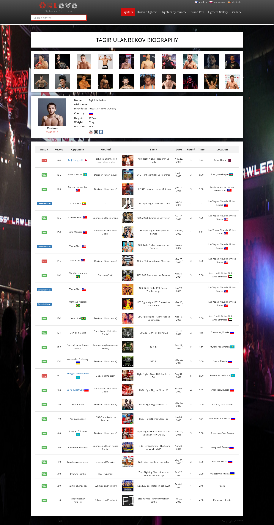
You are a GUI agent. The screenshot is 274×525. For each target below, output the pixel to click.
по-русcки (219, 2)
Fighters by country (174, 12)
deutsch (236, 2)
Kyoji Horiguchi (75, 160)
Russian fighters (147, 12)
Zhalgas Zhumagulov (78, 373)
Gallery (236, 12)
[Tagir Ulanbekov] (52, 112)
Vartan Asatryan (75, 390)
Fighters (128, 12)
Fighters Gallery (218, 12)
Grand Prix (197, 12)
